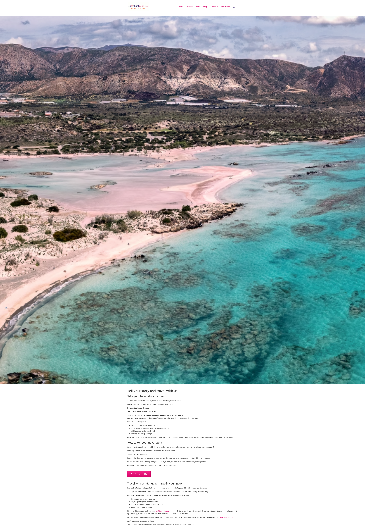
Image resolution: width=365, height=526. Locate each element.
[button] (192, 7)
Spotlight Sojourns (162, 511)
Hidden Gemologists (226, 517)
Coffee (197, 7)
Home (181, 7)
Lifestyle (205, 7)
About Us (214, 7)
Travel (188, 7)
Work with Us (225, 7)
